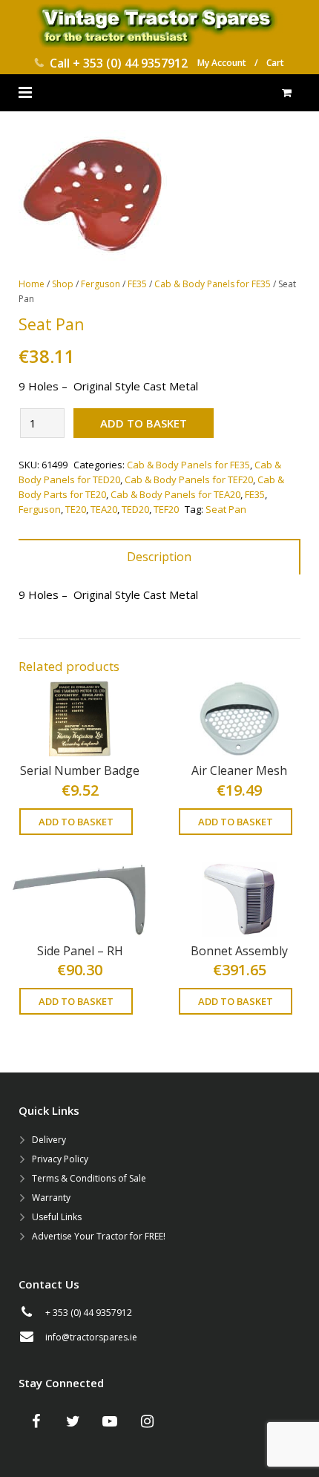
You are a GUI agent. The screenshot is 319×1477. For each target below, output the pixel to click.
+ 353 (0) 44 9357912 (130, 63)
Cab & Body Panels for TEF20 (189, 479)
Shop (62, 284)
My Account (221, 62)
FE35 (137, 284)
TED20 (135, 509)
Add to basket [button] (76, 821)
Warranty (51, 1197)
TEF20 (166, 509)
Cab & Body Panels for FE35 (212, 284)
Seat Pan (225, 509)
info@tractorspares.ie (91, 1337)
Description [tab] (159, 556)
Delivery (49, 1139)
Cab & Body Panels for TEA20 (175, 494)
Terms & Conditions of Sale (89, 1178)
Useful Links (57, 1217)
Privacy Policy (60, 1159)
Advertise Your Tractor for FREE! (98, 1236)
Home (32, 284)
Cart (275, 62)
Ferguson (100, 284)
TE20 (75, 509)
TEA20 (104, 509)
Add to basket (143, 423)
